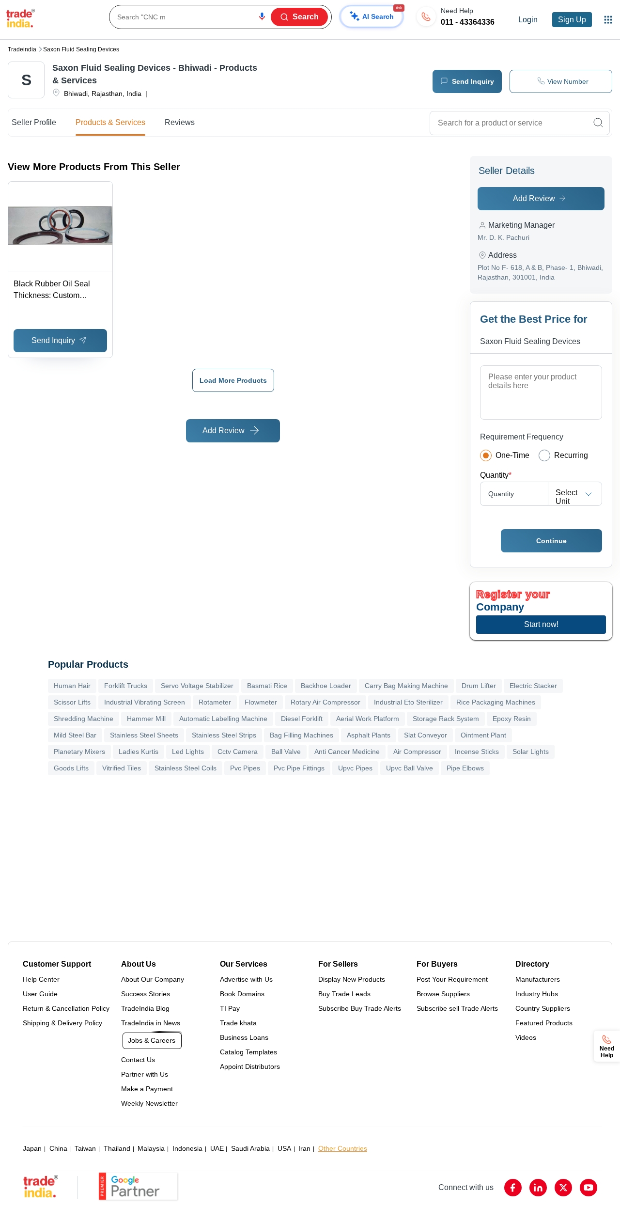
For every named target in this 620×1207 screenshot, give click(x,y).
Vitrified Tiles (121, 768)
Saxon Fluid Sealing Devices (81, 49)
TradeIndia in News (150, 1023)
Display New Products (351, 979)
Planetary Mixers (79, 751)
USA (284, 1148)
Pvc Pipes (245, 768)
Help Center (41, 979)
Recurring (571, 455)
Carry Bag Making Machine (406, 686)
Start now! (541, 624)
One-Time (512, 455)
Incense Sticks (477, 751)
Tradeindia (22, 49)
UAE (217, 1148)
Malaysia (151, 1148)
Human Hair (72, 686)
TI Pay (230, 1008)
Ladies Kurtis (138, 751)
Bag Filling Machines (301, 735)
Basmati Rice (267, 686)
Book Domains (242, 994)
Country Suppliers (542, 1008)
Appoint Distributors (250, 1066)
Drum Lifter (479, 686)
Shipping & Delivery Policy (62, 1023)
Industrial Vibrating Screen (144, 702)
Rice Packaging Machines (495, 702)
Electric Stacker (533, 686)
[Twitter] (563, 1187)
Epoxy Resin (512, 718)
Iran (304, 1148)
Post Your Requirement (452, 979)
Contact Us (138, 1060)
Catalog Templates (248, 1052)
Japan (32, 1148)
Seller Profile (34, 122)
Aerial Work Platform (367, 718)
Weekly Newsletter (149, 1103)
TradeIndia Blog (145, 1008)
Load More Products (233, 380)
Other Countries (342, 1148)
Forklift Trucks (125, 686)
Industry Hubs (536, 994)
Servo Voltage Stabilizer (197, 686)
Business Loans (244, 1037)
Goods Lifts (71, 768)
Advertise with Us (246, 979)
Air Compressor (417, 751)
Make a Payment (147, 1089)
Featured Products (544, 1023)
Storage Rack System (446, 718)
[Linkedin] (538, 1187)
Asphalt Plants (368, 735)
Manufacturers (537, 979)
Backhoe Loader (326, 686)
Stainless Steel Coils (186, 768)
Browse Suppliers (443, 994)
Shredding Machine (83, 718)
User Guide (40, 994)
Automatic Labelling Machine (223, 718)
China (58, 1148)
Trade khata (238, 1023)
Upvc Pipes (355, 768)
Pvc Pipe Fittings (299, 768)
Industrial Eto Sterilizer (408, 702)
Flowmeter (261, 702)
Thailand (117, 1148)
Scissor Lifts (72, 702)
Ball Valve (286, 751)
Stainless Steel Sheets (144, 735)
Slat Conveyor (425, 735)
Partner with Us (144, 1074)
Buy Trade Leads (344, 994)
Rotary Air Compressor (325, 702)
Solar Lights (530, 751)
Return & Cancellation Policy (66, 1008)
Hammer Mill (146, 718)
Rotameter (215, 702)
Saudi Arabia (250, 1148)
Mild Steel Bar (75, 735)
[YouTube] (588, 1187)
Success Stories (145, 994)
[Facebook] (513, 1187)
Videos (525, 1037)
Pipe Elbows (465, 768)
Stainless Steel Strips (224, 735)
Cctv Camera (237, 751)
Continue (551, 541)
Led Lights (188, 751)
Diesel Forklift (302, 718)
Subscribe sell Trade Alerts (457, 1008)
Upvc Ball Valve (409, 768)
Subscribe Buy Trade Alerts (359, 1008)
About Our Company (152, 979)
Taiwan (85, 1148)
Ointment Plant (483, 735)
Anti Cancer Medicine (347, 751)
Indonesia (187, 1148)
